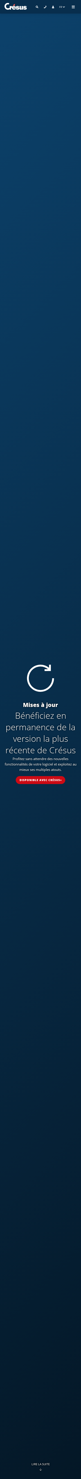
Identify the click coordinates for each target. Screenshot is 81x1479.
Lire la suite (41, 1464)
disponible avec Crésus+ (41, 780)
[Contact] (45, 7)
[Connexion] (53, 7)
